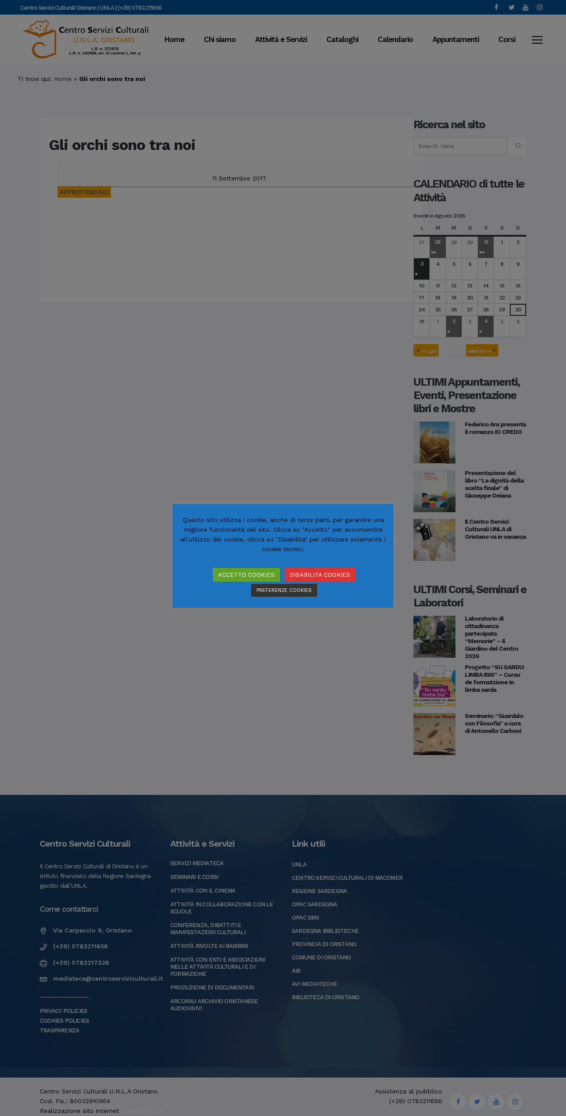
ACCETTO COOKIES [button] (246, 574)
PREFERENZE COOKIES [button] (284, 590)
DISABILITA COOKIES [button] (320, 574)
